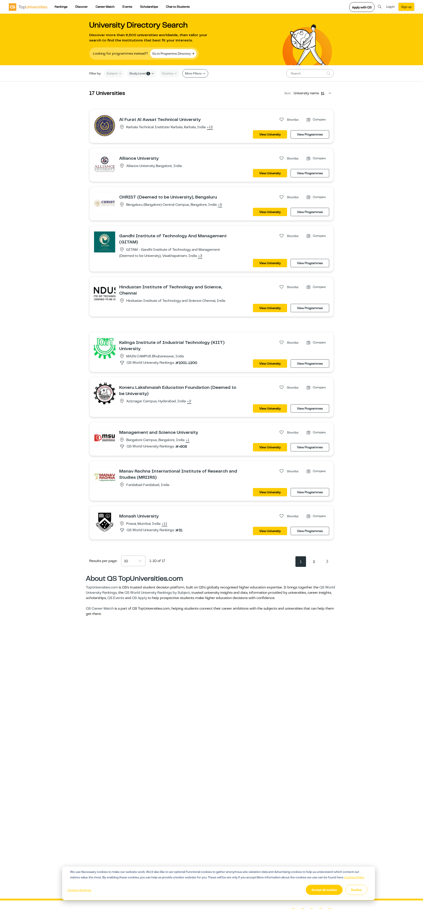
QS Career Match (100, 608)
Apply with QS (362, 7)
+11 (164, 523)
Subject (112, 73)
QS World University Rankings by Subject (157, 592)
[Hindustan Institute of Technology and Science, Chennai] (104, 293)
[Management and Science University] (104, 438)
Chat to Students (178, 7)
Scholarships (149, 7)
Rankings (61, 7)
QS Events (116, 598)
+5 (220, 204)
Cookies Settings (79, 890)
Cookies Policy (354, 877)
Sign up (406, 7)
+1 (187, 440)
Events (127, 7)
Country (168, 73)
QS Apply (139, 598)
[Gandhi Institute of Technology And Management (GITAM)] (104, 241)
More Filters (193, 73)
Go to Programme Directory (171, 54)
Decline (356, 890)
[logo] (28, 7)
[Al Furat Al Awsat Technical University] (104, 125)
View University (270, 134)
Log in (390, 7)
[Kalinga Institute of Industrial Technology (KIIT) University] (104, 348)
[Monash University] (104, 522)
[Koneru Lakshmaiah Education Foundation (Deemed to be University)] (104, 393)
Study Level (139, 73)
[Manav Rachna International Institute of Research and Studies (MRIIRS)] (104, 477)
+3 (200, 256)
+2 (189, 401)
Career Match (105, 7)
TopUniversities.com (102, 587)
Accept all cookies (324, 890)
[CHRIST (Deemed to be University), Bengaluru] (104, 203)
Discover (81, 7)
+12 (210, 127)
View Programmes (310, 134)
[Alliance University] (104, 164)
